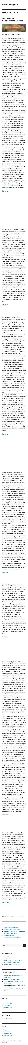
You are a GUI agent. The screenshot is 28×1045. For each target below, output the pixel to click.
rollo (5, 916)
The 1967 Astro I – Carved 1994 (12, 964)
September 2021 (8, 1002)
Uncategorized (8, 1018)
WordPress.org (8, 1035)
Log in (5, 1030)
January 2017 (7, 1005)
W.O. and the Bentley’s (9, 935)
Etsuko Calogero (8, 981)
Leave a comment (19, 916)
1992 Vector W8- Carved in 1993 (12, 962)
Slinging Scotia (8, 959)
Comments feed (8, 1033)
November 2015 (8, 1007)
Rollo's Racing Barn (10, 5)
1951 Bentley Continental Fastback (12, 19)
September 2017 (8, 1004)
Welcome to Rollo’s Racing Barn (12, 937)
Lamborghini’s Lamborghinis (12, 929)
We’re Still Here (8, 957)
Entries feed (7, 1031)
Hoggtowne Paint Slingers (11, 927)
